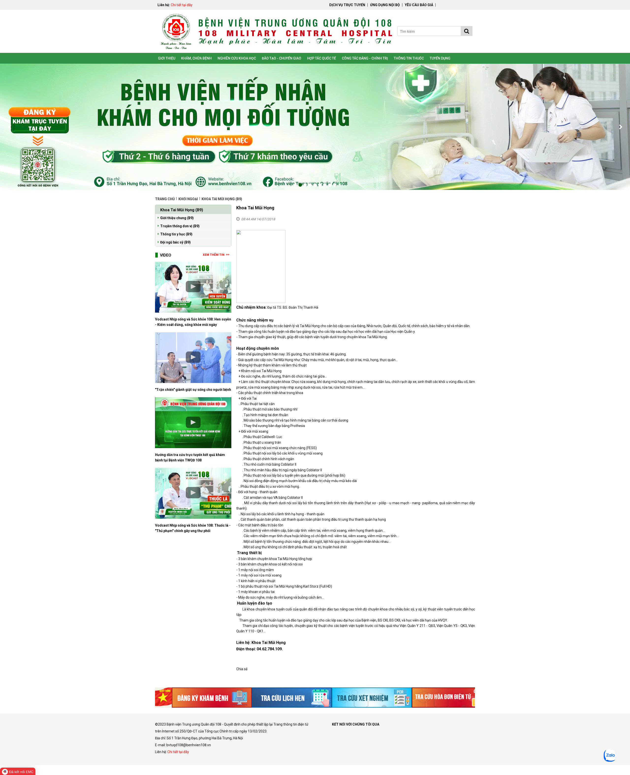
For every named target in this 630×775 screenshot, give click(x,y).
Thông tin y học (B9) (176, 234)
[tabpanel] (315, 127)
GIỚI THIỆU (166, 58)
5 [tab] (315, 185)
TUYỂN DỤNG (440, 58)
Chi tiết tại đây (181, 5)
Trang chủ (165, 199)
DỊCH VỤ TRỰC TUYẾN (347, 5)
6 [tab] (320, 185)
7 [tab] (325, 185)
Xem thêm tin (213, 255)
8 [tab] (329, 185)
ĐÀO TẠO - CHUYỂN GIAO (281, 58)
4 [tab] (310, 185)
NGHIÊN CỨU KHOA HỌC (237, 58)
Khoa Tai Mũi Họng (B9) (222, 199)
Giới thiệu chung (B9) (177, 218)
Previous (10, 127)
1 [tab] (295, 185)
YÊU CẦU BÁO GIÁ (419, 5)
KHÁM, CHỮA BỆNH (196, 58)
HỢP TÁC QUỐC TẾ (321, 58)
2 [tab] (300, 185)
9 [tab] (334, 185)
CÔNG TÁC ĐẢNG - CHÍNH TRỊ (365, 58)
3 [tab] (305, 185)
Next (620, 127)
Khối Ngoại (188, 199)
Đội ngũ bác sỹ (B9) (175, 242)
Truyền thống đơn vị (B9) (180, 226)
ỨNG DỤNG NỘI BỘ (385, 5)
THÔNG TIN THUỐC (409, 58)
